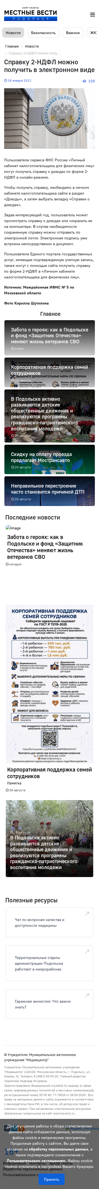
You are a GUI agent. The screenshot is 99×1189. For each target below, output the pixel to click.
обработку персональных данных (58, 1149)
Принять (51, 1179)
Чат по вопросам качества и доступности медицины (39, 922)
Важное (73, 32)
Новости (13, 32)
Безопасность (43, 32)
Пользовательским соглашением (36, 1160)
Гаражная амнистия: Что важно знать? (43, 1004)
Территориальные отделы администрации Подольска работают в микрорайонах (39, 963)
